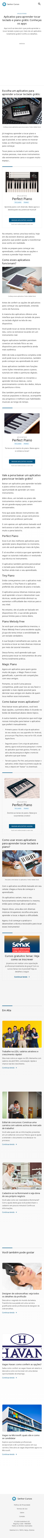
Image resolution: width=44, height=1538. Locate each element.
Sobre (22, 1513)
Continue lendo (20, 977)
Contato (22, 1516)
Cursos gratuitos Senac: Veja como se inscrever (22, 957)
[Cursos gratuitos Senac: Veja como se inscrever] (22, 944)
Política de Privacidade (22, 1505)
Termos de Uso (22, 1509)
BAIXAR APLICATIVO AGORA (22, 220)
